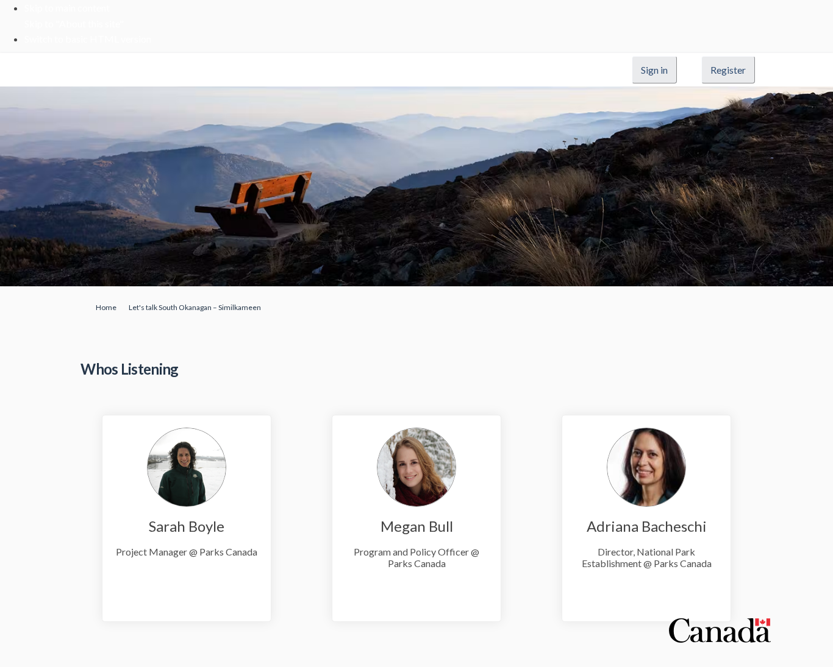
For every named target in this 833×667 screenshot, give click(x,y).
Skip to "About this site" (74, 23)
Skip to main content (67, 7)
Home (106, 307)
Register (728, 70)
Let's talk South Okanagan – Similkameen (195, 307)
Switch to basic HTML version (87, 38)
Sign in (654, 70)
